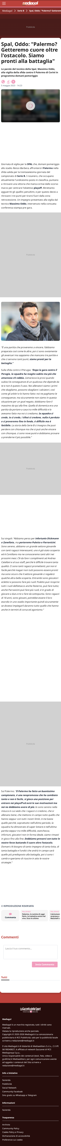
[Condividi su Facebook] (8, 82)
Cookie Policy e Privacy (12, 1132)
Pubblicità (7, 1084)
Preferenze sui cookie (12, 1139)
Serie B (20, 10)
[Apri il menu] (4, 3)
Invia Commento (44, 964)
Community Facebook (12, 1091)
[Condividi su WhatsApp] (3, 82)
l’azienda (6, 1080)
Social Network (9, 1087)
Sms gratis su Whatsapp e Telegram (19, 1095)
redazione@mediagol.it (23, 1040)
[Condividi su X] (13, 82)
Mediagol (7, 10)
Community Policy (10, 1128)
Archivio (6, 1124)
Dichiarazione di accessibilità (16, 1136)
